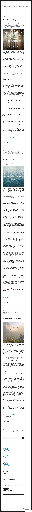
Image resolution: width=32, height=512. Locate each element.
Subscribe (6, 488)
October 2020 (6, 451)
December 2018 (7, 465)
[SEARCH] (23, 438)
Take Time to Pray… (10, 20)
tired (10, 312)
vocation (12, 312)
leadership (4, 151)
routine (21, 153)
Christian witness (5, 311)
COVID (8, 152)
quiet (4, 431)
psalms (22, 430)
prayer (14, 153)
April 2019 (6, 463)
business (15, 150)
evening (8, 430)
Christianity (10, 311)
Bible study (19, 151)
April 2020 (6, 457)
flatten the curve (18, 152)
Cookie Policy (19, 510)
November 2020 (7, 450)
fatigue (13, 311)
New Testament (9, 151)
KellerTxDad (6, 150)
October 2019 (6, 461)
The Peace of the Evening (12, 318)
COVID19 (11, 152)
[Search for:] (12, 437)
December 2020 (7, 449)
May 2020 (6, 456)
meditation (16, 430)
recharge (17, 153)
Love (12, 153)
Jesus (10, 153)
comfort (22, 151)
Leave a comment (16, 431)
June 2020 (6, 455)
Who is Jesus (13, 151)
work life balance (5, 154)
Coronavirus (19, 150)
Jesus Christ (13, 430)
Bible (17, 151)
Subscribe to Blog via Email (9, 479)
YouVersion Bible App (12, 137)
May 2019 (5, 462)
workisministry (17, 154)
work (23, 153)
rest (19, 153)
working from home (12, 154)
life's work (20, 311)
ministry (4, 312)
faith (15, 152)
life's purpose (17, 311)
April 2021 (6, 448)
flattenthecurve (5, 153)
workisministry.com (9, 5)
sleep (8, 312)
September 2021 (7, 447)
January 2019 (6, 464)
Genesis (16, 310)
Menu (5, 9)
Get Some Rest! (8, 160)
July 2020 (5, 454)
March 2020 (6, 458)
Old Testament (19, 310)
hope (9, 153)
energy (13, 152)
